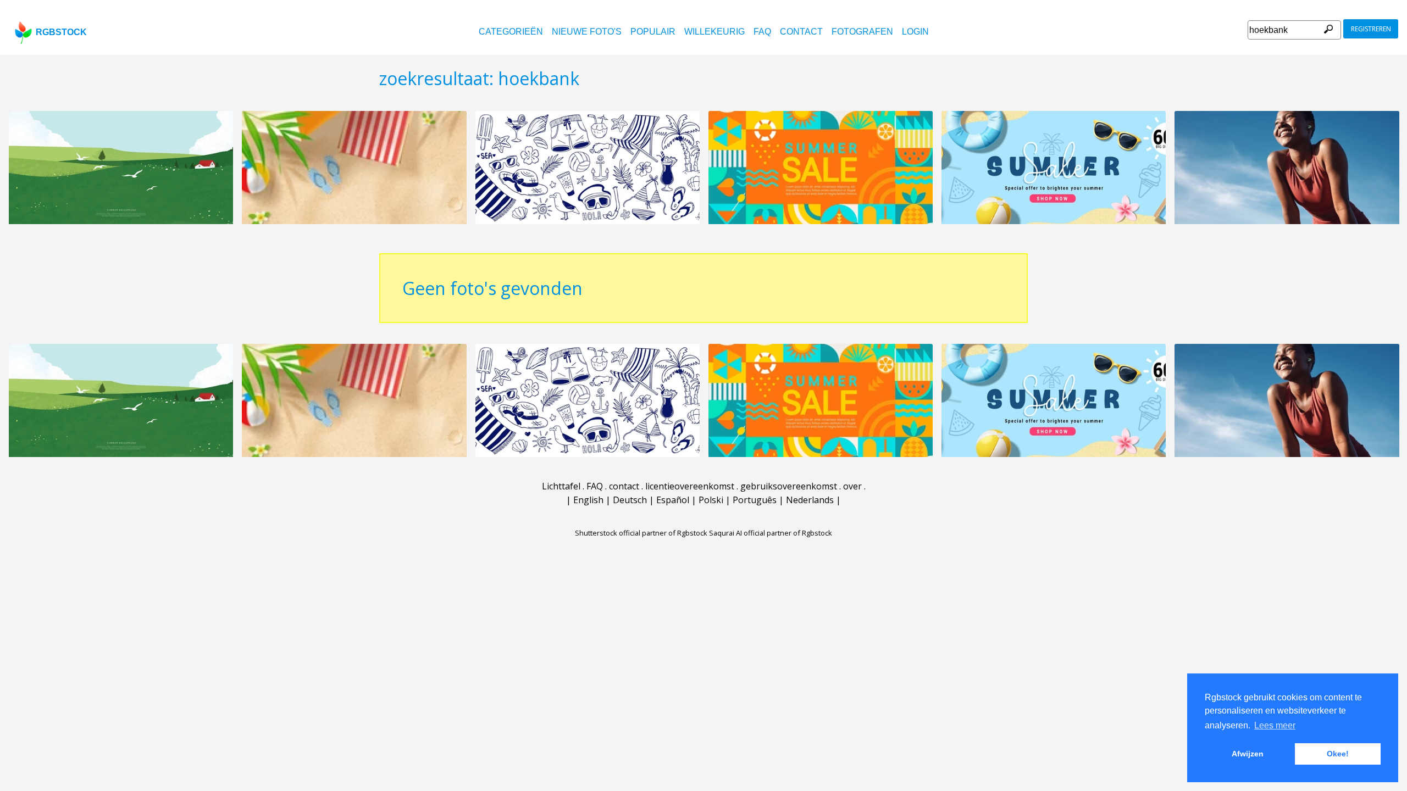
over (852, 486)
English (588, 500)
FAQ (762, 31)
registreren (1371, 29)
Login (915, 31)
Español (672, 500)
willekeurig (714, 31)
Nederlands (810, 500)
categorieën (511, 31)
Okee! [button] (1338, 753)
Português (755, 500)
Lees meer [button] (1274, 725)
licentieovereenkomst (689, 486)
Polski (711, 500)
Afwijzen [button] (1248, 753)
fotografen (862, 31)
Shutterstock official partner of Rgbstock (641, 533)
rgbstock (61, 32)
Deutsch (630, 500)
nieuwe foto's (587, 31)
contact (801, 31)
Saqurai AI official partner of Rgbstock (770, 533)
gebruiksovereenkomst (788, 486)
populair (652, 31)
